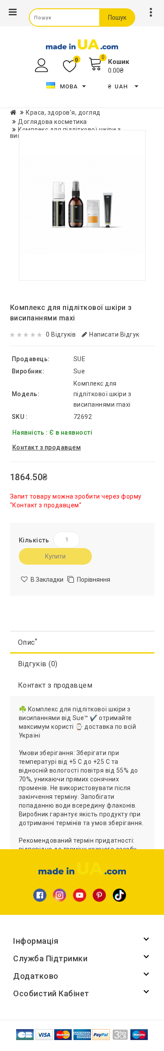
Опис (28, 642)
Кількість (34, 540)
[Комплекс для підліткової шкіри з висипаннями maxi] (82, 205)
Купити (55, 556)
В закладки (47, 579)
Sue (79, 371)
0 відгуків (61, 334)
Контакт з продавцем (55, 685)
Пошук (117, 17)
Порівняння (93, 579)
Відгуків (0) (38, 664)
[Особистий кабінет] (42, 65)
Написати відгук (114, 334)
